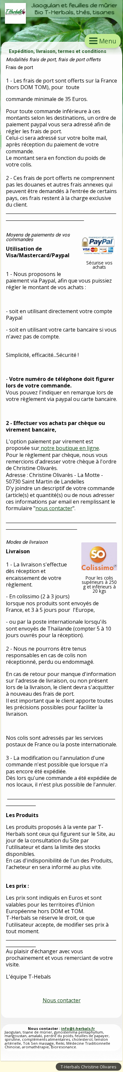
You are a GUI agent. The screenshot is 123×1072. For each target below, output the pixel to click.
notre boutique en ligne (69, 448)
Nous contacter (62, 1000)
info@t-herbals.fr (78, 1028)
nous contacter (53, 508)
